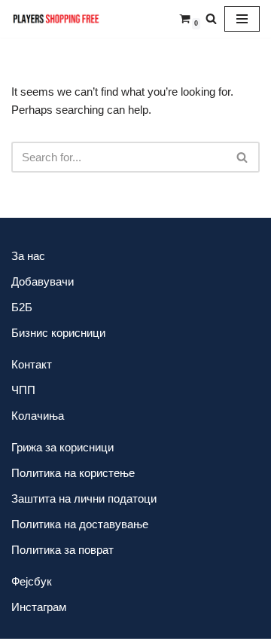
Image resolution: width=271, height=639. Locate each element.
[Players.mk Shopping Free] (56, 19)
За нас (28, 255)
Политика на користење (73, 472)
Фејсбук (31, 581)
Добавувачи (42, 281)
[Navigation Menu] (242, 19)
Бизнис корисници (58, 332)
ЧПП (23, 390)
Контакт (31, 364)
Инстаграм (38, 607)
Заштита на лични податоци (84, 498)
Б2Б (21, 307)
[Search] (211, 18)
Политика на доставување (79, 524)
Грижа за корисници (62, 447)
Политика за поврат (62, 549)
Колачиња (37, 415)
